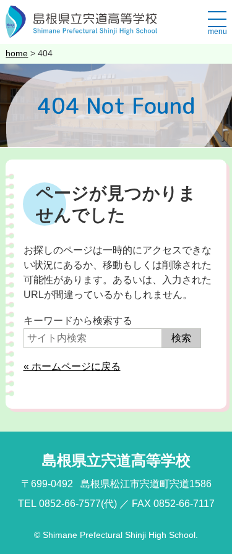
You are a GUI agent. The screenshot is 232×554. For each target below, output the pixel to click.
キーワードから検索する (78, 320)
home (17, 53)
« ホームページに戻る (72, 366)
